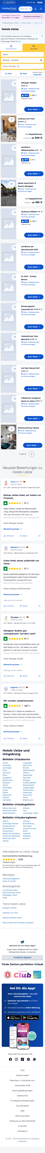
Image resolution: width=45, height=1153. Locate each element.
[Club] (16, 17)
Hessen (6, 841)
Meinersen (27, 765)
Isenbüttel (7, 800)
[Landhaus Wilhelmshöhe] (8, 161)
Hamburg (27, 836)
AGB (22, 1111)
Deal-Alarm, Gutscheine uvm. (22, 1080)
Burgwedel (7, 777)
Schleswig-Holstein (10, 823)
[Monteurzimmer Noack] (8, 437)
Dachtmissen (28, 790)
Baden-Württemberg (11, 833)
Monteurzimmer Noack (28, 428)
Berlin (25, 831)
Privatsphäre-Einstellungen (22, 1101)
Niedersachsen (9, 826)
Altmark (26, 808)
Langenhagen (28, 787)
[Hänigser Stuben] (8, 96)
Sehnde (6, 797)
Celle (5, 770)
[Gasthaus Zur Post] (8, 129)
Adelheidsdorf (29, 770)
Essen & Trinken (9, 881)
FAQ (22, 1070)
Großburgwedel (29, 782)
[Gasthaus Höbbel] (8, 223)
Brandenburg (28, 823)
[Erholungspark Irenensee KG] (8, 317)
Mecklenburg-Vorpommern (8, 829)
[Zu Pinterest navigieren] (28, 1059)
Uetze (25, 797)
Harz (25, 810)
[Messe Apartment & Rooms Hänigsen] (8, 193)
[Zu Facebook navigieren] (10, 1059)
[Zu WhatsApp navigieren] (34, 1059)
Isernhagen (7, 768)
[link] (35, 8)
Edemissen (7, 795)
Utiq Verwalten (22, 1106)
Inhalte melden (22, 1075)
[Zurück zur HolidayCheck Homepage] (9, 8)
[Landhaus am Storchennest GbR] (8, 257)
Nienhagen (7, 787)
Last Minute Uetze (10, 890)
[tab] (11, 47)
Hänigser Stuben (29, 83)
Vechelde (27, 777)
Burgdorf (6, 782)
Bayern (5, 821)
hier (19, 41)
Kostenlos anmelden (32, 16)
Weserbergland (9, 813)
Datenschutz (22, 1096)
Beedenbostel (28, 785)
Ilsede (5, 790)
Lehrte (5, 763)
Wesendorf (27, 795)
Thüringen (27, 826)
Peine (5, 775)
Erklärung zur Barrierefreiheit (22, 1121)
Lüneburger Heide (30, 813)
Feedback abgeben (22, 957)
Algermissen (8, 780)
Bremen (26, 838)
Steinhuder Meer (10, 810)
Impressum (22, 1131)
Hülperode (27, 792)
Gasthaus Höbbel (29, 212)
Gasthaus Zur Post (26, 119)
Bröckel (26, 768)
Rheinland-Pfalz (9, 838)
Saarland (26, 833)
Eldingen (26, 780)
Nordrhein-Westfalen (11, 836)
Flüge (5, 897)
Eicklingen (7, 765)
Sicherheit (22, 1126)
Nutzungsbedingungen (22, 1090)
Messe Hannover (10, 808)
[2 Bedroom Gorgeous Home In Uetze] (8, 408)
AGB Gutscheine (22, 1116)
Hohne (5, 785)
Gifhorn (26, 773)
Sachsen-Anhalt (29, 828)
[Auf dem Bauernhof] (8, 378)
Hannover (7, 773)
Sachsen (26, 821)
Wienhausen (28, 800)
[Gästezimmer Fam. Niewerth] (8, 347)
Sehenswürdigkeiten (11, 878)
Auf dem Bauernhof (30, 368)
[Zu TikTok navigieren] (22, 1059)
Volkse (5, 792)
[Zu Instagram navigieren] (16, 1059)
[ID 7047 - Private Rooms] (8, 287)
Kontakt (30, 2)
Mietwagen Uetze (10, 895)
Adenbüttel (27, 775)
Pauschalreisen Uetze (12, 892)
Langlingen (27, 763)
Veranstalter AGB (22, 1085)
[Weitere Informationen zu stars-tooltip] (27, 86)
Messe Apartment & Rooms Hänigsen (18, 922)
